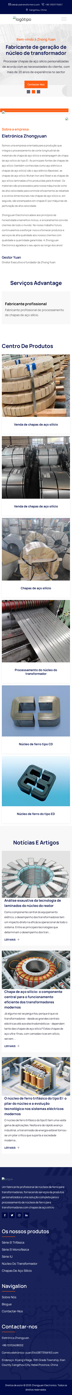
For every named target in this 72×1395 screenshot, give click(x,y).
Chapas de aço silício (36, 588)
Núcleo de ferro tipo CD (36, 744)
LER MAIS (10, 939)
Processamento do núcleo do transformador (36, 672)
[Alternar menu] (64, 18)
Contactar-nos (36, 84)
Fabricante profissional (26, 303)
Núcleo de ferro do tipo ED (36, 814)
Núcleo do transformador (19, 1264)
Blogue (7, 1304)
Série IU (7, 1256)
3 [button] (38, 91)
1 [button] (28, 91)
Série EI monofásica (15, 1249)
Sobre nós (9, 1297)
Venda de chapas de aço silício (36, 424)
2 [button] (33, 91)
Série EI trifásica (13, 1242)
